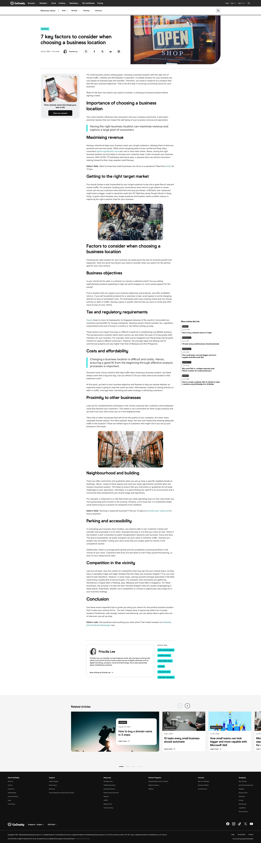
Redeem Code (108, 804)
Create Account (202, 789)
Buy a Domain (243, 781)
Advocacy (98, 10)
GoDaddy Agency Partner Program (158, 781)
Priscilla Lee (73, 51)
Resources (52, 789)
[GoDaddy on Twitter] (245, 825)
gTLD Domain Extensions (246, 785)
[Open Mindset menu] (79, 10)
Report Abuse (53, 785)
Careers (10, 785)
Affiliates (151, 789)
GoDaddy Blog (12, 792)
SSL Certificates (88, 3)
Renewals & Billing (203, 785)
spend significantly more (107, 151)
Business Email (243, 792)
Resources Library (48, 11)
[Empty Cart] (248, 3)
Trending (86, 10)
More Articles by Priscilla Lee (100, 672)
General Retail (164, 655)
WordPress (242, 796)
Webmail (106, 796)
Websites (185, 375)
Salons (161, 666)
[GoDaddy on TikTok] (239, 825)
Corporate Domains (109, 789)
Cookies (251, 834)
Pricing (100, 3)
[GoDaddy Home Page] (16, 824)
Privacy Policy (241, 834)
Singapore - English (35, 824)
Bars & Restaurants (165, 650)
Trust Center (11, 804)
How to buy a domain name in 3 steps (135, 733)
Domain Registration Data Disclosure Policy (61, 792)
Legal (9, 800)
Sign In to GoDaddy (203, 781)
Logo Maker (242, 808)
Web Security (242, 804)
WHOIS (106, 800)
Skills (64, 10)
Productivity (187, 337)
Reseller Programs (153, 785)
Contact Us (11, 789)
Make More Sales (165, 661)
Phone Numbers (243, 811)
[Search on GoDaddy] (218, 10)
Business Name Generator (111, 792)
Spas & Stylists (164, 672)
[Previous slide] (179, 705)
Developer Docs (108, 781)
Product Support (53, 781)
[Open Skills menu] (67, 10)
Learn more (122, 741)
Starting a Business (166, 677)
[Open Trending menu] (91, 10)
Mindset (74, 10)
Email (53, 3)
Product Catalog (108, 808)
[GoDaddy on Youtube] (251, 825)
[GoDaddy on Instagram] (234, 825)
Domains (185, 326)
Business (45, 29)
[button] (121, 766)
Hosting (241, 800)
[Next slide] (187, 705)
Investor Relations (13, 796)
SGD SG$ (51, 824)
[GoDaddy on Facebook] (228, 825)
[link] (94, 51)
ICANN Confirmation (110, 785)
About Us (10, 781)
